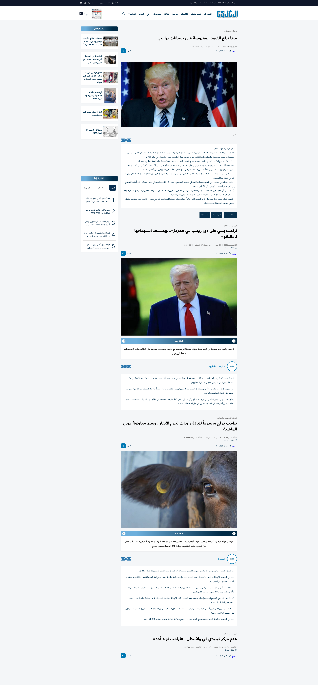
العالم (226, 225)
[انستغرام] (85, 3)
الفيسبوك (217, 215)
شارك (129, 51)
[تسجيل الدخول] (117, 2)
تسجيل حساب (100, 2)
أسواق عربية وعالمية (224, 418)
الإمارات (208, 14)
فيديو (141, 14)
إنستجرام (204, 215)
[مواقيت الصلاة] (81, 14)
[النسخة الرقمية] (96, 14)
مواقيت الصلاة (204, 2)
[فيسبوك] (93, 3)
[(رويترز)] (232, 559)
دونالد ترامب (230, 215)
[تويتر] (89, 3)
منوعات (157, 14)
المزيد (133, 14)
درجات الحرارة (194, 2)
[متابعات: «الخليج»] (232, 366)
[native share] (123, 50)
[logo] (227, 14)
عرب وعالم (196, 14)
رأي (148, 14)
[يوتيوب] (81, 3)
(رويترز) (221, 558)
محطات (227, 31)
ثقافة (166, 14)
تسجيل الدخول (112, 2)
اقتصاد (184, 14)
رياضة (175, 14)
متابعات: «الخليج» (217, 366)
